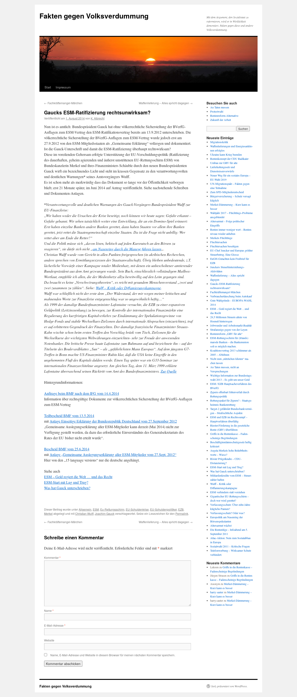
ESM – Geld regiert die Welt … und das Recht (78, 476)
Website (49, 640)
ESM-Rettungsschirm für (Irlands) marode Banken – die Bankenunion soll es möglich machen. (229, 342)
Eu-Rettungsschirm (112, 509)
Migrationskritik (219, 142)
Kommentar (52, 557)
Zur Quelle (169, 371)
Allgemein (85, 509)
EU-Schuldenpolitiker (163, 509)
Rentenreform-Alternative (224, 115)
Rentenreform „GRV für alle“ (226, 334)
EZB (181, 509)
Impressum (63, 87)
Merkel (48, 513)
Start (48, 87)
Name (49, 610)
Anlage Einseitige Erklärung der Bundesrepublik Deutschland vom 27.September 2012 (113, 421)
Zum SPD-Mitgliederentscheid (227, 192)
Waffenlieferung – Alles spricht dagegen (166, 103)
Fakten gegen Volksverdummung (93, 16)
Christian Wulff (84, 513)
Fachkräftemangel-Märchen (63, 103)
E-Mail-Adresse (54, 625)
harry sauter (216, 592)
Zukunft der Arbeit (220, 120)
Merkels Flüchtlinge (221, 238)
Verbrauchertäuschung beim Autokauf (231, 296)
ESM (96, 509)
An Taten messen (219, 107)
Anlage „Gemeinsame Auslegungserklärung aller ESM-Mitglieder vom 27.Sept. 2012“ (113, 454)
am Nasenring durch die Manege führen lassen (127, 248)
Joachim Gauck (104, 513)
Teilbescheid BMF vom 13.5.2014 (69, 415)
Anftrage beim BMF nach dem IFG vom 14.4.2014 (81, 393)
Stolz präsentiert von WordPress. (229, 686)
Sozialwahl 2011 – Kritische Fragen (230, 546)
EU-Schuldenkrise (137, 509)
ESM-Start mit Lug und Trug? (66, 482)
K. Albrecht (97, 118)
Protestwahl (216, 111)
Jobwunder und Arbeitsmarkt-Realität (231, 325)
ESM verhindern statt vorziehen (227, 492)
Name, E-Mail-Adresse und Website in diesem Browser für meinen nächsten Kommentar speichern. (112, 655)
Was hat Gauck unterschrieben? (67, 487)
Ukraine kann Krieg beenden (226, 154)
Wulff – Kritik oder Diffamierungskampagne (128, 287)
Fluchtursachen (218, 242)
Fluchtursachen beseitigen (224, 246)
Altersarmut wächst (221, 525)
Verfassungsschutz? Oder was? (227, 513)
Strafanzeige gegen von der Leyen (228, 329)
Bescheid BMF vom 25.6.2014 (66, 448)
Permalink (181, 513)
